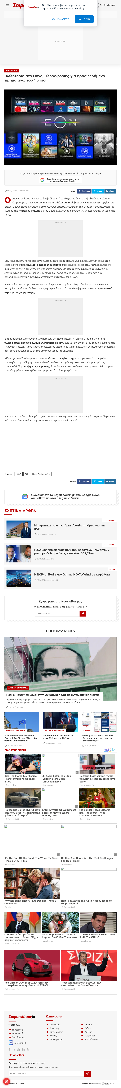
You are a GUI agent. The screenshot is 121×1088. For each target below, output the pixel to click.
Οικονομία (55, 1024)
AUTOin (88, 1032)
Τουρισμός (90, 1035)
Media (112, 569)
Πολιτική (54, 1028)
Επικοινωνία (18, 1033)
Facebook (10, 1049)
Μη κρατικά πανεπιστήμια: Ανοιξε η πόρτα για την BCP (70, 527)
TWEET (99, 191)
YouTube (19, 1049)
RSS (27, 1049)
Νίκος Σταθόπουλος (41, 474)
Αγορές (53, 1035)
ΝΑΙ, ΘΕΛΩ (84, 19)
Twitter (15, 1049)
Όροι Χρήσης (18, 1037)
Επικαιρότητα (56, 1039)
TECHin (88, 1024)
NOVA (18, 474)
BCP (26, 474)
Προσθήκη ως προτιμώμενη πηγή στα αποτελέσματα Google (62, 180)
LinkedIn (23, 1049)
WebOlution (108, 1083)
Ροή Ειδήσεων (92, 1039)
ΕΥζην (88, 1028)
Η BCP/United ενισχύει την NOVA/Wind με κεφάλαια (72, 574)
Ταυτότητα (17, 1029)
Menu (7, 5)
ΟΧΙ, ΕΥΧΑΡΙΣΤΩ (60, 19)
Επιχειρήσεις (11, 70)
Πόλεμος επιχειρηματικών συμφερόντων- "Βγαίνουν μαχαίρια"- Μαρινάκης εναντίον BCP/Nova (71, 552)
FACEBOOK (86, 191)
